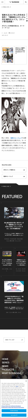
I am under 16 (14, 415)
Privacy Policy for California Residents (11, 406)
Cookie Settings (14, 410)
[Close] (26, 381)
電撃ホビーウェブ (16, 138)
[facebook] (27, 21)
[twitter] (27, 18)
